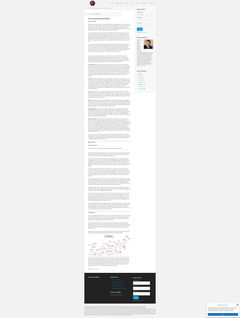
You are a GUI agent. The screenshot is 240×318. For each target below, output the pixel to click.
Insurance (140, 78)
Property (139, 82)
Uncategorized (96, 269)
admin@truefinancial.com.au (125, 307)
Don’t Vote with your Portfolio (118, 284)
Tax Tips (139, 86)
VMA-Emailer (144, 32)
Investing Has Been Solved (117, 286)
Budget (139, 73)
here (122, 294)
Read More (143, 65)
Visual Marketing (143, 307)
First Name (139, 17)
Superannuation (141, 84)
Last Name (139, 22)
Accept (223, 314)
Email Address (140, 12)
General (139, 75)
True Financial (92, 3)
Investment (140, 80)
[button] (237, 305)
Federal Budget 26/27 (116, 279)
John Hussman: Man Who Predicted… (119, 288)
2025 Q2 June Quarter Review (118, 282)
